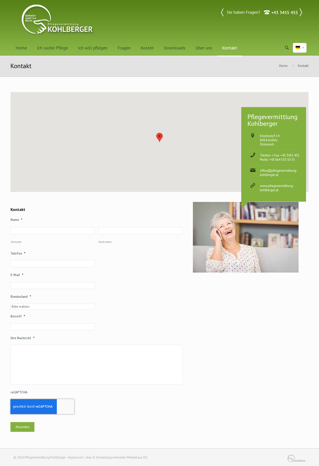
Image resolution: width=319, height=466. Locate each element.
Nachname (104, 242)
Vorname (16, 242)
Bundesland (20, 297)
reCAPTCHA (18, 392)
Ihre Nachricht (22, 338)
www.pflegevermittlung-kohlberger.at (277, 188)
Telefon (17, 254)
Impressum (75, 457)
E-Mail (16, 275)
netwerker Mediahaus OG (130, 457)
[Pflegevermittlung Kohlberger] (58, 20)
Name (16, 220)
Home (283, 66)
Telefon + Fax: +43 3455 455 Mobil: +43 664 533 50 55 (279, 157)
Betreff (17, 316)
